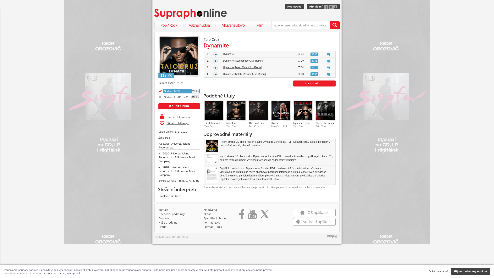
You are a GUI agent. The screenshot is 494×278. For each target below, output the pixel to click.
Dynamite (228, 54)
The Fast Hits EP (258, 123)
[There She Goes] (325, 110)
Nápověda (210, 210)
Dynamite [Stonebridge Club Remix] (243, 60)
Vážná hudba (199, 25)
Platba (162, 227)
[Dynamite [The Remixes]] (303, 110)
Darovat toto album (178, 117)
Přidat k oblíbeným (178, 123)
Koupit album (179, 106)
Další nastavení (438, 271)
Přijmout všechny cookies (470, 271)
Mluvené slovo (233, 25)
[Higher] (281, 110)
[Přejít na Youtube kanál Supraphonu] (252, 215)
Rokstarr (231, 123)
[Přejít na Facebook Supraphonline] (242, 215)
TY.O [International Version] (219, 123)
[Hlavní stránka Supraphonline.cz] (190, 14)
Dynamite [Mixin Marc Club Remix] (242, 67)
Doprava (163, 218)
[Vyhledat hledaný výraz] (335, 25)
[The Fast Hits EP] (258, 110)
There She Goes (325, 123)
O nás (207, 214)
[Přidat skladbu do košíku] (329, 54)
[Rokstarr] (236, 110)
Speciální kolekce (215, 218)
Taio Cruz (175, 195)
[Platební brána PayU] (333, 237)
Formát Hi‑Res (213, 227)
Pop (167, 137)
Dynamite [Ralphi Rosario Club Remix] (244, 74)
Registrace (294, 6)
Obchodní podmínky (171, 214)
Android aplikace (317, 221)
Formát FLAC (212, 222)
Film (260, 25)
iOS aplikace (317, 212)
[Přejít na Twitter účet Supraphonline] (264, 215)
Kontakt (163, 210)
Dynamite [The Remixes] (307, 123)
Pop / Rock (168, 25)
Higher (274, 123)
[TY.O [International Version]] (214, 110)
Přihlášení (315, 6)
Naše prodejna (168, 222)
